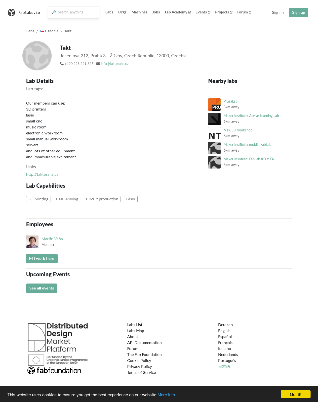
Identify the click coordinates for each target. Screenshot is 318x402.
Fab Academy (176, 12)
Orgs (122, 12)
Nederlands (228, 355)
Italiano (224, 349)
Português (227, 361)
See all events (41, 288)
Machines (139, 12)
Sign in (278, 12)
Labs (109, 12)
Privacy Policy (139, 367)
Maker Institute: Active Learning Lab (251, 116)
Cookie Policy (139, 361)
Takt (68, 31)
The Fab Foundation (144, 355)
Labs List (134, 325)
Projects (222, 12)
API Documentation (144, 343)
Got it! (295, 394)
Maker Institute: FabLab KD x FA (249, 159)
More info (166, 394)
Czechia (51, 31)
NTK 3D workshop (238, 130)
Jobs (156, 12)
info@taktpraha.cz (114, 64)
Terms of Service (141, 373)
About (132, 337)
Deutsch (225, 325)
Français (225, 343)
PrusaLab (231, 101)
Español (225, 337)
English (224, 331)
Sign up (298, 12)
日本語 (224, 367)
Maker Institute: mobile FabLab (247, 145)
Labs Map (135, 331)
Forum (242, 12)
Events (201, 12)
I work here (43, 259)
